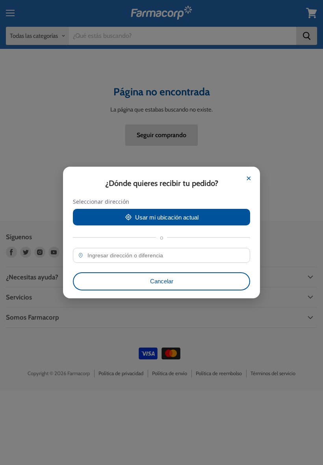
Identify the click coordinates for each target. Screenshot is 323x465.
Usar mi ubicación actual (167, 217)
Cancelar (161, 281)
